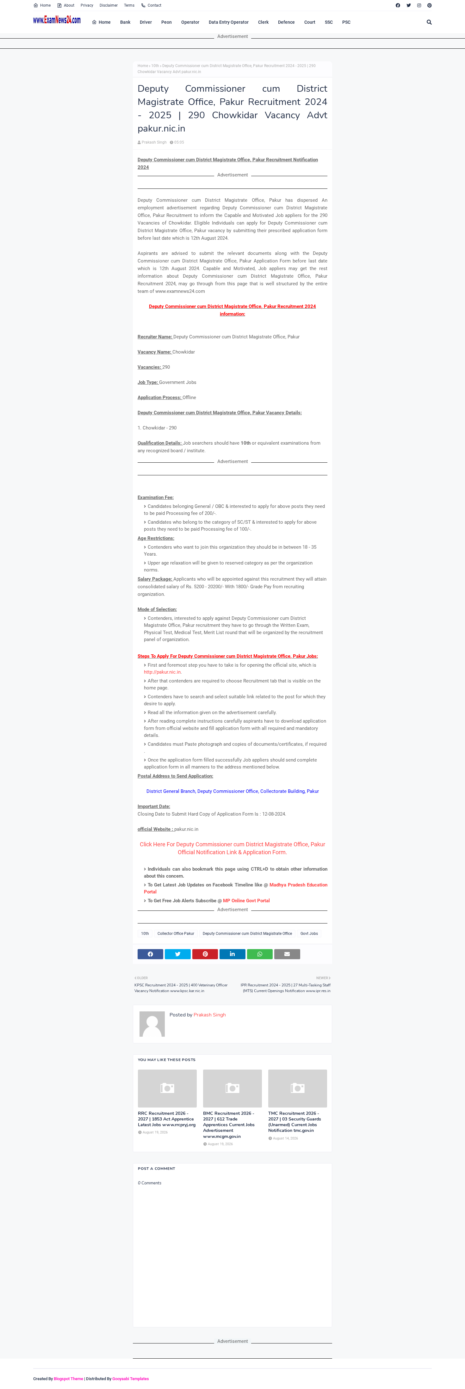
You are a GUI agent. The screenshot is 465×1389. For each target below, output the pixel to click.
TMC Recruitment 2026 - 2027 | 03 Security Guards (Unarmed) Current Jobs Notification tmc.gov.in (294, 1122)
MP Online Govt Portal (246, 901)
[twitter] (408, 5)
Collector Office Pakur (176, 933)
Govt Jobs (309, 933)
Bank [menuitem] (125, 22)
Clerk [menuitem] (263, 22)
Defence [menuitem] (286, 22)
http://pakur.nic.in (162, 672)
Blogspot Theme (68, 1378)
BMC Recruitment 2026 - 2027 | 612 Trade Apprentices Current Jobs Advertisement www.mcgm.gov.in (229, 1125)
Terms (129, 5)
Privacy (87, 5)
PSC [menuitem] (346, 22)
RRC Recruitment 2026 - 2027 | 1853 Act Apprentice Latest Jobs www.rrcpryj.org (166, 1119)
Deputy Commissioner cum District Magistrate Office (247, 933)
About (69, 5)
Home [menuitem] (105, 22)
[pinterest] (429, 5)
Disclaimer (109, 5)
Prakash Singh (154, 142)
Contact (154, 5)
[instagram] (419, 5)
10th (155, 66)
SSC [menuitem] (329, 22)
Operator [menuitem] (190, 22)
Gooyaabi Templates (130, 1378)
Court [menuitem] (309, 22)
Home (45, 5)
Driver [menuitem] (146, 22)
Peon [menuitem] (166, 22)
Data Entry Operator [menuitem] (229, 22)
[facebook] (398, 5)
